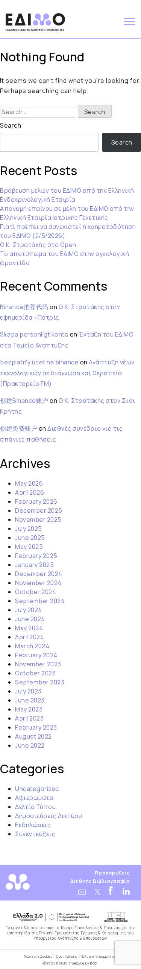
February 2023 (36, 727)
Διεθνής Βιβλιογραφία (100, 881)
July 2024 (28, 610)
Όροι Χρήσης (66, 956)
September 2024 (40, 601)
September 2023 (39, 682)
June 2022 (30, 745)
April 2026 (29, 492)
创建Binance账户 (24, 400)
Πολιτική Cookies (38, 956)
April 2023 (29, 718)
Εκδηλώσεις (33, 825)
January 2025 (34, 565)
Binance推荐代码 (24, 307)
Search (10, 125)
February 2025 (36, 556)
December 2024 (38, 574)
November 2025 (38, 519)
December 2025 (38, 510)
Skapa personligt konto (34, 334)
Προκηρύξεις (112, 873)
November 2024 (38, 583)
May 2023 (28, 709)
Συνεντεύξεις (35, 834)
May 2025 (29, 546)
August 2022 (33, 736)
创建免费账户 (18, 428)
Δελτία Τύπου (35, 807)
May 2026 (29, 483)
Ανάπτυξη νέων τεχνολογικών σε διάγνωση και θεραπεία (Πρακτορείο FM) (67, 373)
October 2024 (35, 592)
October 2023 (35, 673)
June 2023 (30, 700)
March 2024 (32, 646)
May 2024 (29, 628)
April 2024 (29, 637)
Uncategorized (37, 789)
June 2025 (30, 537)
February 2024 (36, 655)
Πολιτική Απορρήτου (98, 956)
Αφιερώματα (34, 798)
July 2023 (28, 691)
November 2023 (38, 664)
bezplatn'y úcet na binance (39, 362)
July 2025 (28, 528)
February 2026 (36, 501)
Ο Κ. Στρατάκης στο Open (38, 245)
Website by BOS (84, 963)
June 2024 (30, 619)
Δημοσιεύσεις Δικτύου (48, 816)
